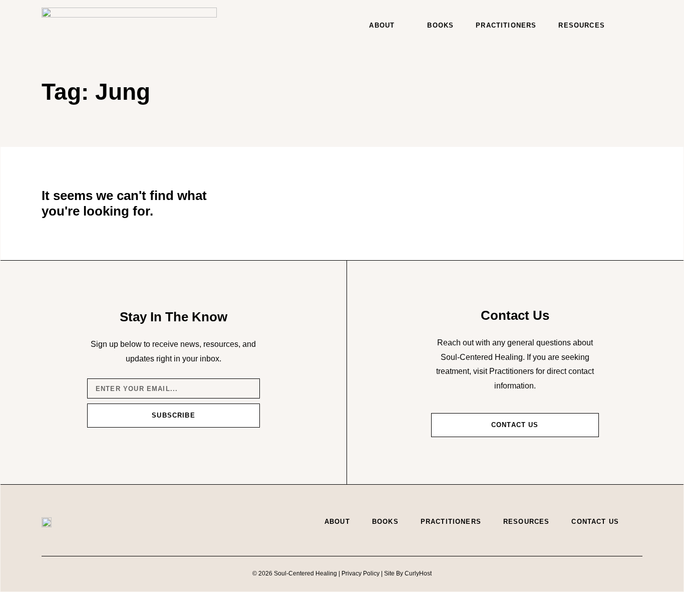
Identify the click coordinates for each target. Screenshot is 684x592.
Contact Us (595, 521)
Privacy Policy (360, 573)
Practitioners (506, 25)
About (382, 25)
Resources (581, 25)
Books (440, 25)
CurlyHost (418, 573)
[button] (632, 26)
